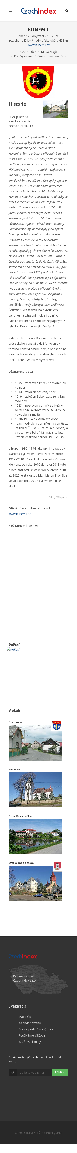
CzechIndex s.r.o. (24, 980)
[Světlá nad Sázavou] (35, 883)
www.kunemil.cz (39, 45)
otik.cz (30, 1133)
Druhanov (15, 722)
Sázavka (14, 769)
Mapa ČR (24, 1017)
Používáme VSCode (31, 1035)
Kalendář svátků (29, 1023)
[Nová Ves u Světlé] (35, 836)
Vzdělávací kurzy (29, 1042)
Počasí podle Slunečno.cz (35, 1029)
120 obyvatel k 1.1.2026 (42, 36)
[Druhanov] (35, 743)
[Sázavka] (35, 789)
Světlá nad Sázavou (21, 863)
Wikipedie (62, 497)
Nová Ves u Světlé (20, 816)
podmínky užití (52, 1133)
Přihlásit (60, 1072)
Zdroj (51, 497)
